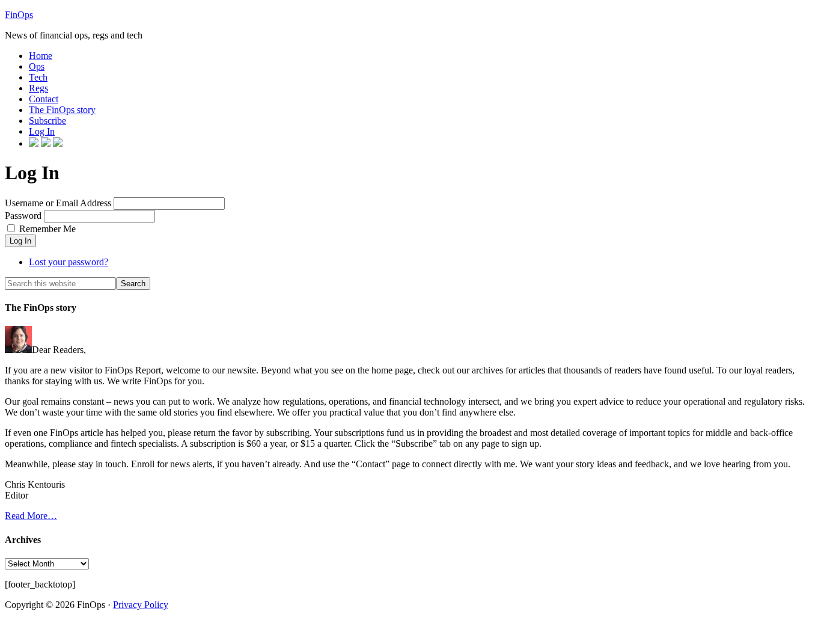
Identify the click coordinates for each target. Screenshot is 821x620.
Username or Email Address (58, 203)
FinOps (19, 15)
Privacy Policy (140, 605)
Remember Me (47, 229)
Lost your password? (68, 262)
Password (23, 215)
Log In (20, 240)
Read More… (31, 516)
